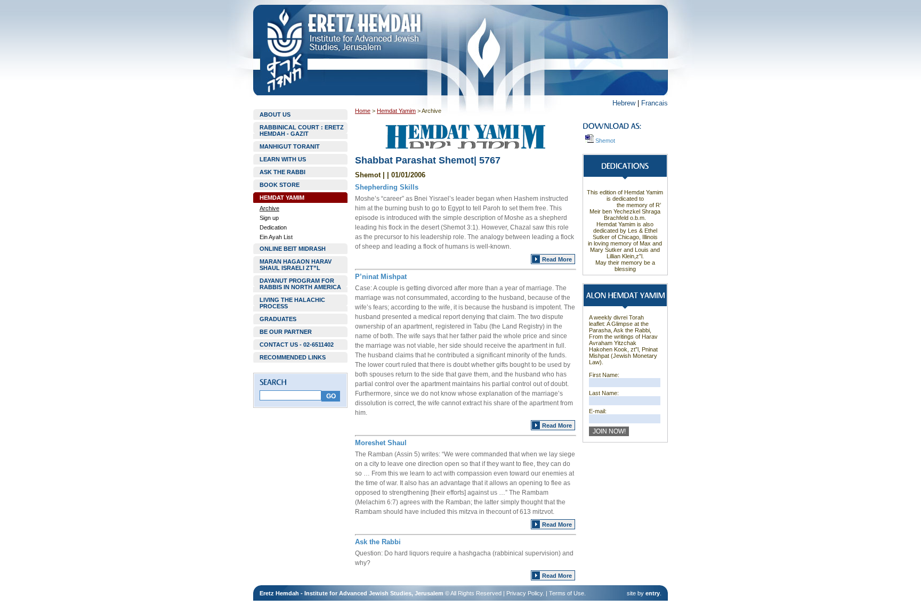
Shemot (604, 140)
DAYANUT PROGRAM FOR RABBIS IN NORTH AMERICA (300, 283)
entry (652, 593)
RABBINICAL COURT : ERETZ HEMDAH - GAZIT (302, 130)
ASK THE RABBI (282, 172)
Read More (557, 259)
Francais (654, 103)
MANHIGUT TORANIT (290, 146)
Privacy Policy (524, 593)
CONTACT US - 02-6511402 (297, 344)
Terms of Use (566, 593)
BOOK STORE (280, 185)
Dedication (273, 227)
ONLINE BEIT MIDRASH (293, 248)
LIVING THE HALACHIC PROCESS (292, 303)
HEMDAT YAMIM (282, 197)
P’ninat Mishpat (381, 277)
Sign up (269, 218)
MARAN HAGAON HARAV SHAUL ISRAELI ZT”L (296, 264)
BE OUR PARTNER (286, 332)
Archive (269, 208)
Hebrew (623, 103)
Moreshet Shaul (381, 443)
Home (362, 111)
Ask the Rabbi (378, 542)
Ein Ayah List (276, 237)
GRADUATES (278, 319)
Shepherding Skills (386, 187)
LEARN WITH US (283, 159)
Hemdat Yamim (396, 111)
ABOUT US (275, 114)
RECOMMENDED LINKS (293, 357)
